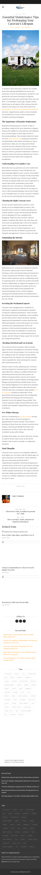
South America (23, 703)
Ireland (7, 692)
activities (8, 673)
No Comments (26, 27)
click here (4, 861)
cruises (14, 681)
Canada (7, 681)
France (26, 685)
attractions (32, 673)
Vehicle (21, 714)
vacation (13, 714)
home (20, 688)
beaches (19, 677)
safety (7, 703)
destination (24, 681)
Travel (7, 707)
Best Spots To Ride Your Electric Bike (15, 602)
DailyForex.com (8, 762)
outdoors (7, 699)
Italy (22, 692)
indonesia (28, 688)
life (28, 692)
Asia (23, 673)
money (14, 696)
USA (6, 714)
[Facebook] (16, 621)
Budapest (28, 677)
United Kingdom (26, 710)
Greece (7, 688)
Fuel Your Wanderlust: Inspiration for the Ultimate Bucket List (18, 647)
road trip (32, 699)
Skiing (14, 703)
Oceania (33, 696)
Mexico (7, 696)
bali (6, 677)
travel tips (8, 710)
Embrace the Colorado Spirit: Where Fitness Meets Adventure (18, 636)
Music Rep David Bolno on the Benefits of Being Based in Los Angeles (19, 653)
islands (15, 692)
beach (12, 677)
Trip (17, 710)
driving (33, 681)
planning (23, 699)
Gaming (33, 685)
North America (23, 696)
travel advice (16, 707)
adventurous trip (14, 139)
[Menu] (3, 7)
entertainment (9, 685)
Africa (17, 673)
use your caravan (26, 416)
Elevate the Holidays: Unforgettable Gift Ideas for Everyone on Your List (20, 642)
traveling (27, 707)
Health (14, 688)
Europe (19, 685)
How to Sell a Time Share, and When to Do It (18, 535)
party (15, 699)
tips (32, 703)
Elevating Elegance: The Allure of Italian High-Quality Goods (19, 659)
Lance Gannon (15, 27)
